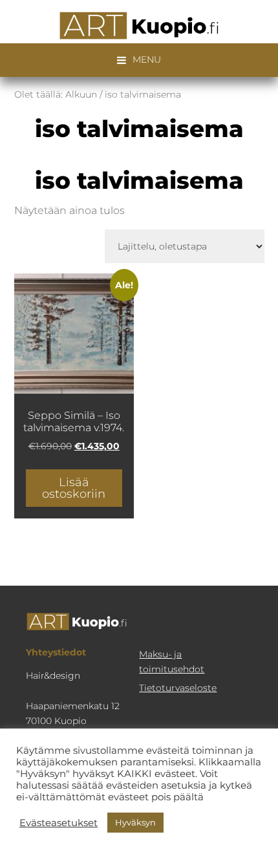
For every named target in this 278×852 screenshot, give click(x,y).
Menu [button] (147, 59)
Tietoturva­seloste (178, 688)
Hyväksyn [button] (135, 822)
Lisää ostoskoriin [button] (73, 488)
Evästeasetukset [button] (58, 823)
